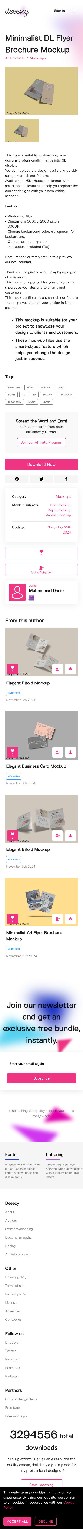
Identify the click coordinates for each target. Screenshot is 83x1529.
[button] (72, 11)
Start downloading (19, 1229)
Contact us (13, 1319)
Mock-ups (38, 58)
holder (45, 388)
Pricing (10, 1246)
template (66, 395)
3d (34, 395)
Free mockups (16, 1416)
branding (14, 388)
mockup (48, 395)
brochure (14, 402)
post (30, 388)
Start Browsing (42, 1485)
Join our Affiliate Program (41, 442)
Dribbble (11, 1342)
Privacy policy (15, 1277)
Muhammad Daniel (46, 591)
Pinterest (12, 1376)
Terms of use (14, 1285)
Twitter (10, 1351)
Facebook (12, 1368)
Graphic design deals (21, 1399)
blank (46, 402)
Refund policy (15, 1294)
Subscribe (42, 1078)
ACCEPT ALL (17, 1521)
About (9, 1212)
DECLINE (45, 1521)
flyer (11, 395)
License (11, 1302)
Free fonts (12, 1407)
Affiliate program (18, 1254)
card (61, 388)
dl (23, 395)
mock (31, 402)
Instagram (12, 1359)
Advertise (12, 1311)
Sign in (59, 10)
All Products (15, 58)
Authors (11, 1220)
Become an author (19, 1237)
